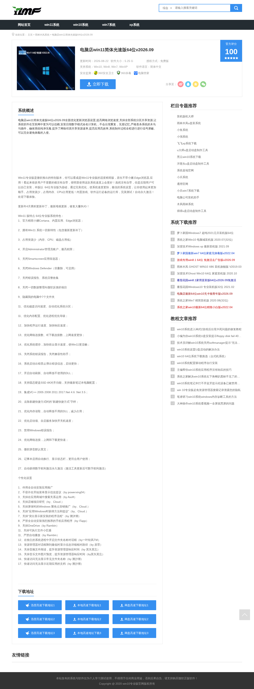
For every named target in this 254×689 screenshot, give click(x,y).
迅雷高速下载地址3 (43, 633)
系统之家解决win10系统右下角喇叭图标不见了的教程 (207, 376)
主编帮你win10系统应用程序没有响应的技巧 (202, 369)
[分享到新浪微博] (181, 84)
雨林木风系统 (42, 34)
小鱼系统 (182, 129)
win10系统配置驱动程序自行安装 (195, 363)
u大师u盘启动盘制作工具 (192, 150)
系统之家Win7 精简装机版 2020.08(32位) (199, 300)
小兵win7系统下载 (188, 190)
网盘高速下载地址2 (136, 619)
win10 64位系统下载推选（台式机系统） (199, 356)
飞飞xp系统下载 (187, 143)
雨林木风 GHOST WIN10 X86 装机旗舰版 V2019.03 (207, 266)
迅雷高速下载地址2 (43, 619)
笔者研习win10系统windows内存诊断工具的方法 (204, 396)
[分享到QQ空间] (196, 84)
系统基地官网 (185, 170)
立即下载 (101, 84)
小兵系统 (182, 177)
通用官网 (182, 183)
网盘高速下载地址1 (136, 605)
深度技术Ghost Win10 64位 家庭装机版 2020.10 (204, 273)
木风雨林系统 (185, 204)
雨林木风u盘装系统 (189, 123)
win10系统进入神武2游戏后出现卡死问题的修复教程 (207, 329)
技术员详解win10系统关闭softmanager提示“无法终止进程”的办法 (207, 342)
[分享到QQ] (188, 84)
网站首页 (24, 24)
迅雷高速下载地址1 (43, 605)
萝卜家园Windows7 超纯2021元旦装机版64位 (203, 232)
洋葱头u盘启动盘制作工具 (193, 163)
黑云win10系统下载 (189, 156)
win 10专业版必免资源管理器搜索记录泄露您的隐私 (206, 390)
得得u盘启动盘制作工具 (191, 210)
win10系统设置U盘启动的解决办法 (196, 349)
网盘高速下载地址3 (136, 633)
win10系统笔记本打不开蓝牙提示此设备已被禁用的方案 (207, 383)
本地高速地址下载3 (89, 633)
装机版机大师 (185, 116)
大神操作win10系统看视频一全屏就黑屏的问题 (202, 403)
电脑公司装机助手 (188, 197)
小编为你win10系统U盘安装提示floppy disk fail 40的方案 (207, 336)
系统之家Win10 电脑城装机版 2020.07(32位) (202, 239)
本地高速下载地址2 (89, 619)
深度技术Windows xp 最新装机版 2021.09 (200, 246)
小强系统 (182, 136)
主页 (30, 34)
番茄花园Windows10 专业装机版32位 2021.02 (203, 287)
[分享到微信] (203, 84)
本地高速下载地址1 (89, 605)
